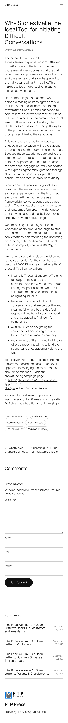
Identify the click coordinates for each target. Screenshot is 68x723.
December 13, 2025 (58, 628)
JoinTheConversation (16, 416)
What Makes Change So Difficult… (16, 449)
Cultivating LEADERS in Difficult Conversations (44, 449)
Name (8, 537)
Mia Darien (20, 49)
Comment (10, 499)
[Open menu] (61, 5)
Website (9, 565)
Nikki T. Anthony (39, 416)
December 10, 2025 (58, 643)
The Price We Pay (14, 428)
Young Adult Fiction (37, 428)
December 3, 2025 (58, 672)
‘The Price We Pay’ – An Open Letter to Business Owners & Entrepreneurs (24, 657)
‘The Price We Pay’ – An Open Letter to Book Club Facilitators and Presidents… (25, 628)
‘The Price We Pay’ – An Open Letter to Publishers (24, 642)
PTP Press (11, 5)
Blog (30, 49)
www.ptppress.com (40, 395)
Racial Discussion (35, 422)
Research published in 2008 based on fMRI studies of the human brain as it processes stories (33, 66)
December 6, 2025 (58, 657)
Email (8, 551)
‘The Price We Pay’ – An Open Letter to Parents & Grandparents (27, 672)
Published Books (14, 422)
